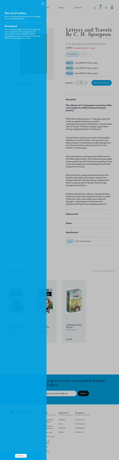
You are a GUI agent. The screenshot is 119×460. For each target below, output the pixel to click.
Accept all (21, 456)
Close (43, 3)
